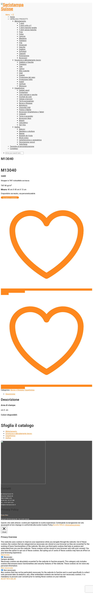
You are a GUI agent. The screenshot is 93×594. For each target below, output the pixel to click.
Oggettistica (29, 390)
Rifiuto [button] (62, 525)
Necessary (8, 557)
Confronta (5, 294)
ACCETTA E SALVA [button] (8, 579)
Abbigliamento (11, 431)
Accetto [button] (56, 525)
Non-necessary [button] (7, 568)
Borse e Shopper (17, 390)
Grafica (8, 438)
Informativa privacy (72, 525)
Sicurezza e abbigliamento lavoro (18, 433)
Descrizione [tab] (10, 394)
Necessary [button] (5, 555)
